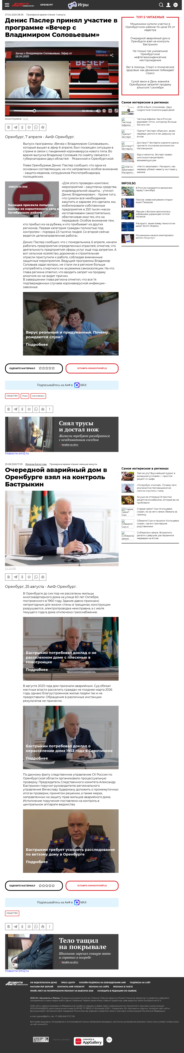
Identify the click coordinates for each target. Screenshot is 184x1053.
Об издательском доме (43, 982)
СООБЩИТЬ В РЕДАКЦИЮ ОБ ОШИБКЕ (117, 991)
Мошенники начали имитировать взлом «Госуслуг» (155, 236)
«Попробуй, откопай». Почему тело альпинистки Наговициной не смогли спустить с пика (157, 488)
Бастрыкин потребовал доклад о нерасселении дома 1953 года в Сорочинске (69, 748)
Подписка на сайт (140, 982)
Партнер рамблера (61, 1039)
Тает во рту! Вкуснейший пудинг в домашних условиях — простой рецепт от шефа (156, 476)
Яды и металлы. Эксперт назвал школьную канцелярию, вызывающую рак (154, 157)
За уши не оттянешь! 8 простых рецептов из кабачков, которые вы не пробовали (158, 500)
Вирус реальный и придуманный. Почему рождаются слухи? (67, 334)
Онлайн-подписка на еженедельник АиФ (102, 982)
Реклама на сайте (99, 987)
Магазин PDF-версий (41, 987)
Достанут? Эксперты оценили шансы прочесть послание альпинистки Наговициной (158, 145)
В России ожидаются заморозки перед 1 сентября (154, 189)
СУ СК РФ (10, 568)
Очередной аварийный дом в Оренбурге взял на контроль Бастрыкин (150, 41)
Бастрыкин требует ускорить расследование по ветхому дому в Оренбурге (70, 851)
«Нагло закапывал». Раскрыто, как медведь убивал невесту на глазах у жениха (157, 169)
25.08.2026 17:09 (13, 464)
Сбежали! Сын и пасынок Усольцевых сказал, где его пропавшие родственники (158, 523)
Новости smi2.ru (17, 453)
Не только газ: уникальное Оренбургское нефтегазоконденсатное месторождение (150, 56)
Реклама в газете (123, 987)
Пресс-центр (68, 982)
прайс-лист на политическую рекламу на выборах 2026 (61, 991)
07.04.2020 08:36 (14, 14)
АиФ (25, 118)
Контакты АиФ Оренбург (71, 987)
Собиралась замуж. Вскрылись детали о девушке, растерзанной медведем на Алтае (155, 535)
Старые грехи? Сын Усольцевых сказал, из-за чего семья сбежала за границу (157, 511)
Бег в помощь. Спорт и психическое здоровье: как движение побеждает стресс (150, 70)
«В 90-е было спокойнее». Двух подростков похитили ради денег (156, 108)
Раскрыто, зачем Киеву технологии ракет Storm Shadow (155, 224)
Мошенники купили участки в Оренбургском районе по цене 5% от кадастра (150, 27)
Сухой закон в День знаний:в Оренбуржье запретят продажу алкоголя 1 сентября (150, 84)
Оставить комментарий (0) (92, 368)
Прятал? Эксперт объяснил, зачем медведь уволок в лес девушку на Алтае (156, 133)
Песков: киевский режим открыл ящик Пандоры (154, 201)
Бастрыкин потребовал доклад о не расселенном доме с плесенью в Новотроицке (61, 657)
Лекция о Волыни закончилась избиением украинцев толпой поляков (153, 214)
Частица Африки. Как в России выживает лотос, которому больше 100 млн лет (156, 122)
